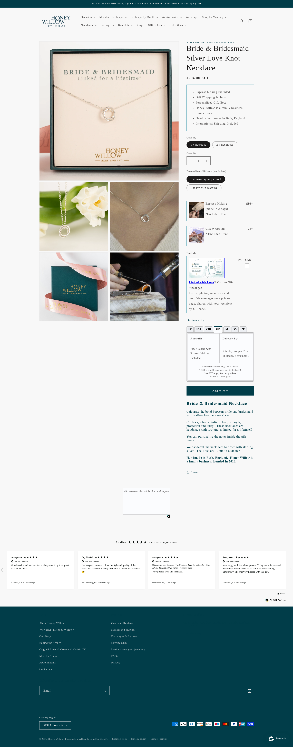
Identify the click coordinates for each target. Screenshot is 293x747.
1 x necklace (198, 144)
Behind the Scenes (50, 642)
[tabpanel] (220, 357)
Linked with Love (201, 282)
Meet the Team (48, 656)
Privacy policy (138, 739)
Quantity (191, 153)
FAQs (114, 656)
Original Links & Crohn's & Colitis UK (62, 649)
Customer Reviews (122, 623)
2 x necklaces (224, 144)
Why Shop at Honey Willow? (56, 629)
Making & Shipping (123, 629)
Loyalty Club (119, 642)
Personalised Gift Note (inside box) (206, 171)
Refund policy (119, 739)
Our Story (45, 636)
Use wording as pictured (206, 179)
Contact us (45, 669)
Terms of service (159, 739)
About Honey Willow (52, 623)
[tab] (190, 329)
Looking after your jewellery (128, 649)
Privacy (115, 662)
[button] (88, 17)
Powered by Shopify (97, 739)
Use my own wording (204, 187)
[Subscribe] (105, 690)
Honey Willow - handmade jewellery (67, 739)
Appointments (47, 662)
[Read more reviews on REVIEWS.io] (275, 601)
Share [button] (194, 472)
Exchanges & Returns (124, 636)
